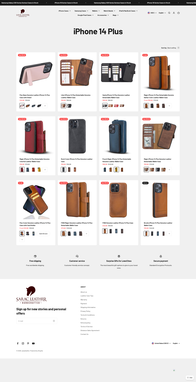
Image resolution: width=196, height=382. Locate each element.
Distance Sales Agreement (90, 330)
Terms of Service (87, 326)
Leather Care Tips (87, 296)
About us (84, 292)
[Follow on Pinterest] (28, 343)
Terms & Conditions (88, 315)
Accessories (102, 15)
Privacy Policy (85, 311)
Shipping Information (88, 307)
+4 (169, 105)
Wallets (94, 11)
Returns (83, 319)
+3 (45, 105)
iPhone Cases (63, 11)
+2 (86, 233)
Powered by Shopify (36, 351)
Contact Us (84, 334)
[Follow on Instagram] (23, 343)
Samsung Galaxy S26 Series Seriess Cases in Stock (96, 3)
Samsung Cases (80, 11)
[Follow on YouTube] (33, 343)
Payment (84, 303)
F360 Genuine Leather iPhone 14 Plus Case (117, 223)
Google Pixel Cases (84, 15)
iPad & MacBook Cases (127, 11)
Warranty (84, 300)
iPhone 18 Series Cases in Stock (50, 3)
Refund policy (85, 323)
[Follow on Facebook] (17, 343)
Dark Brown (43, 234)
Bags (114, 15)
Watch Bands (108, 11)
